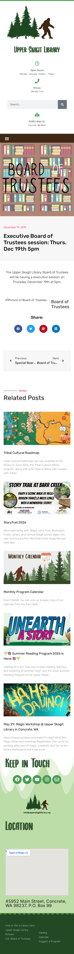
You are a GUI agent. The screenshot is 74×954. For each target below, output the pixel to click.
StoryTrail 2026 (15, 522)
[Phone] (37, 81)
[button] (7, 138)
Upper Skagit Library (37, 50)
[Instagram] (46, 779)
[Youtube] (37, 779)
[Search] (62, 104)
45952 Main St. (37, 121)
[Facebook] (17, 779)
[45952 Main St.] (37, 114)
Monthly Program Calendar (24, 592)
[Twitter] (27, 779)
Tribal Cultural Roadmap (22, 453)
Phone (37, 87)
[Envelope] (56, 779)
